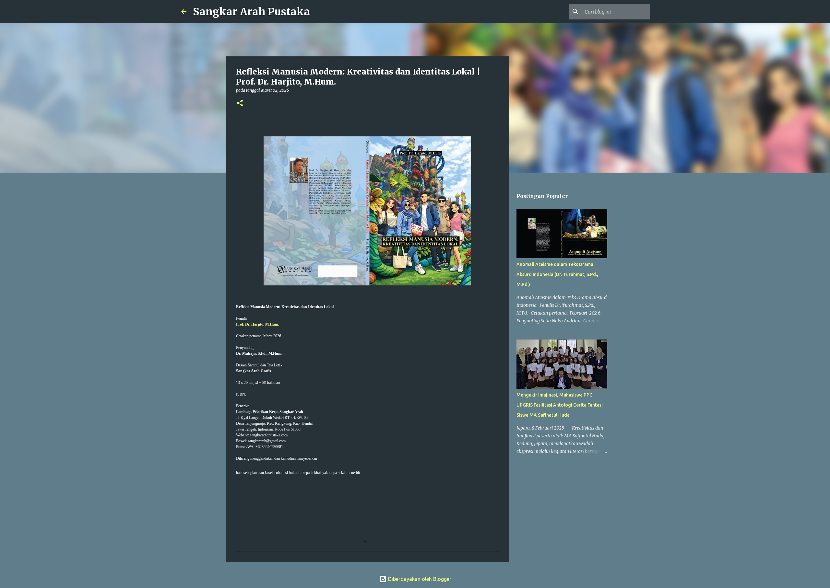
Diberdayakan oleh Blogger (419, 579)
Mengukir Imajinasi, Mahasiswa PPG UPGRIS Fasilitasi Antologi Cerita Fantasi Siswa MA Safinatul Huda (559, 405)
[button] (240, 103)
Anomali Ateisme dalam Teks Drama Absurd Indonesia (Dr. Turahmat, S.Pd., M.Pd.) (557, 274)
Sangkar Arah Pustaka (251, 11)
